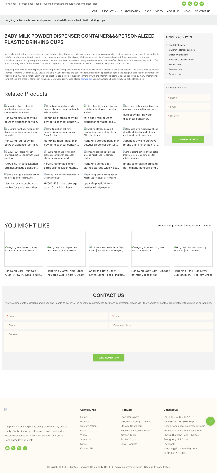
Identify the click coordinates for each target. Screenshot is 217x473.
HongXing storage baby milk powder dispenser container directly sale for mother (61, 120)
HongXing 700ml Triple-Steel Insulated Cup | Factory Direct (65, 272)
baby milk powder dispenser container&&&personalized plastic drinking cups (62, 20)
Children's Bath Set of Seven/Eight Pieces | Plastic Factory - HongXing (106, 273)
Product (207, 225)
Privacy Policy (162, 466)
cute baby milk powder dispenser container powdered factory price (138, 117)
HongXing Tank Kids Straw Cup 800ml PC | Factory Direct (193, 272)
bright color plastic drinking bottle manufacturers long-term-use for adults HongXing (140, 166)
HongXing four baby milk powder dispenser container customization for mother (22, 143)
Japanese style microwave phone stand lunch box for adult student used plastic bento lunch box (139, 143)
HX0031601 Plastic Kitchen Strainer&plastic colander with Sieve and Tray (21, 166)
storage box (87, 79)
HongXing (9, 20)
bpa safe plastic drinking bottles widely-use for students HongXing (99, 185)
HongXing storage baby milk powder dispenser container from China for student (101, 143)
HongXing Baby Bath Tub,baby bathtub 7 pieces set (150, 272)
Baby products (193, 225)
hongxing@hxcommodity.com (188, 425)
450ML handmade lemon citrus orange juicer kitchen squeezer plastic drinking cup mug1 (61, 166)
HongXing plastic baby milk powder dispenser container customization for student (22, 120)
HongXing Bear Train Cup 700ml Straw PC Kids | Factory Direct (23, 273)
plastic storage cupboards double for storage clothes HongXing (20, 185)
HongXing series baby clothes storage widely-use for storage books (100, 166)
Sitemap (149, 466)
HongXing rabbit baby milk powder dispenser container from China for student (61, 143)
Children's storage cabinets (170, 225)
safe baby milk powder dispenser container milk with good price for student (101, 120)
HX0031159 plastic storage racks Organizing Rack (60, 185)
